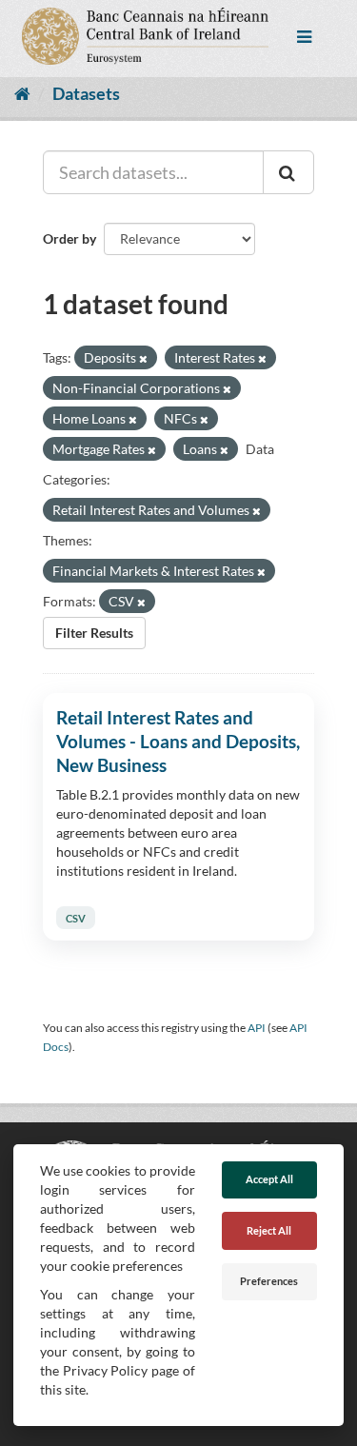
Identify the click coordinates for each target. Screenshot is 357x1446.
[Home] (22, 93)
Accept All (269, 1179)
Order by (69, 238)
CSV (76, 918)
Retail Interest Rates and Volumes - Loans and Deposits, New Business (178, 741)
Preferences (269, 1281)
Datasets (86, 93)
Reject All (269, 1230)
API (257, 1027)
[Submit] (288, 172)
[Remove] (143, 358)
